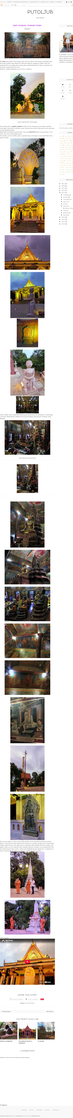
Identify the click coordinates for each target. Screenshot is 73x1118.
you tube (62, 86)
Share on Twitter (33, 999)
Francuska (67, 158)
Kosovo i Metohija (68, 163)
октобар (65, 197)
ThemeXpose (12, 1116)
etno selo (61, 156)
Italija (61, 138)
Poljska (71, 145)
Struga (61, 167)
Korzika (61, 163)
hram (25, 1003)
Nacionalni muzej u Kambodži (25, 1042)
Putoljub (40, 11)
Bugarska (67, 138)
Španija (66, 154)
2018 (62, 190)
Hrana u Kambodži (6, 1041)
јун (64, 204)
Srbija (52, 1)
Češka (67, 156)
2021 (62, 184)
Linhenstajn (62, 165)
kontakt (59, 1)
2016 (62, 217)
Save (43, 999)
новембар (66, 195)
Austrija (61, 158)
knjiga (61, 154)
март (64, 210)
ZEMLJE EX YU (44, 1)
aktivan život (34, 1)
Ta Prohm (40, 1041)
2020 (62, 186)
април (65, 206)
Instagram (63, 98)
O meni (9, 1)
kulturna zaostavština (20, 1)
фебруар (65, 213)
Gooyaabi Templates (26, 1116)
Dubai (66, 145)
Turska (66, 136)
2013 (62, 224)
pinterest (63, 92)
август (65, 201)
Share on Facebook (17, 999)
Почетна (2, 1)
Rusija (61, 145)
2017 (62, 193)
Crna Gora (66, 147)
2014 (62, 222)
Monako (68, 165)
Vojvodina (67, 167)
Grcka (71, 154)
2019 (62, 188)
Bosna (61, 147)
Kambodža (31, 1003)
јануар (65, 215)
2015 (62, 219)
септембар (66, 199)
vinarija (61, 174)
